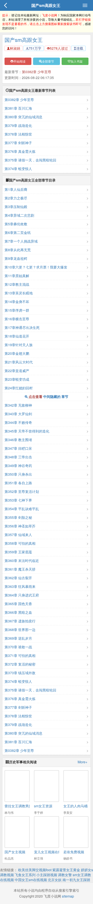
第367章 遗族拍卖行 (20, 620)
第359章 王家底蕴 (18, 551)
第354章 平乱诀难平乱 (22, 508)
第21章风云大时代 (19, 362)
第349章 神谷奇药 (18, 465)
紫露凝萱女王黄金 (66, 869)
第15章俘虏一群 (17, 310)
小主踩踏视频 (46, 874)
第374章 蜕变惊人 (18, 168)
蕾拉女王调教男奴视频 (22, 805)
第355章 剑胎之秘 (18, 517)
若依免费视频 (73, 851)
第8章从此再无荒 (18, 249)
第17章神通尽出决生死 (22, 327)
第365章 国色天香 (18, 603)
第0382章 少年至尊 (36, 71)
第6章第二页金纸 (18, 232)
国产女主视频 (15, 851)
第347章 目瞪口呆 (18, 448)
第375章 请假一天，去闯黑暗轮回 (30, 160)
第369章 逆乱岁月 (18, 638)
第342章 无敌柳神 (18, 405)
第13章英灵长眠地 (19, 292)
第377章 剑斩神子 (18, 142)
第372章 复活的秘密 (20, 664)
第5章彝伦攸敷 (16, 223)
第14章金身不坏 (17, 301)
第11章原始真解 (17, 275)
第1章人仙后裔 (16, 189)
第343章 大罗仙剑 (18, 413)
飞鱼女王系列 (25, 874)
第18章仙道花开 (17, 336)
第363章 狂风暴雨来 (20, 586)
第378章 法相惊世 (18, 134)
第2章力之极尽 (16, 198)
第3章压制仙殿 (16, 206)
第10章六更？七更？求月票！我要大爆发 (36, 267)
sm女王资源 (43, 805)
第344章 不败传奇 (18, 422)
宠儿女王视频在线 (48, 851)
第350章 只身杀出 (18, 474)
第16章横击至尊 (17, 318)
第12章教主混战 (17, 284)
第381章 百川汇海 (18, 108)
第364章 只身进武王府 (22, 595)
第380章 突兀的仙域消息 (23, 116)
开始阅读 (19, 61)
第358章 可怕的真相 (20, 543)
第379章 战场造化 (18, 125)
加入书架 (77, 61)
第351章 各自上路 (18, 482)
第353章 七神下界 (18, 500)
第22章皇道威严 (17, 370)
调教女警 (65, 874)
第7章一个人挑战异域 (21, 241)
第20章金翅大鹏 (17, 353)
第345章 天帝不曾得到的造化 (27, 431)
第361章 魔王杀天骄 (20, 569)
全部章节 (48, 61)
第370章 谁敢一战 (18, 646)
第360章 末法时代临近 (22, 560)
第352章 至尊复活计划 (22, 491)
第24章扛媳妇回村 (19, 387)
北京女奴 (55, 879)
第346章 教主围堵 (18, 439)
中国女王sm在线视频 (31, 879)
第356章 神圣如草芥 (20, 526)
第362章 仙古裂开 (18, 577)
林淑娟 (15, 48)
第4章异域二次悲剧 (19, 215)
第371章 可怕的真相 (20, 655)
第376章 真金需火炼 (20, 151)
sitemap (68, 896)
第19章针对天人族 (19, 344)
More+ (82, 762)
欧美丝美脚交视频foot (34, 869)
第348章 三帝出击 (18, 456)
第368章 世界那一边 (20, 629)
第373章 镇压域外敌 (20, 672)
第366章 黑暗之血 (18, 612)
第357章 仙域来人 (18, 534)
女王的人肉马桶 (75, 805)
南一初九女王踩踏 (76, 879)
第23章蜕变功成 (17, 379)
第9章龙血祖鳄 (16, 258)
